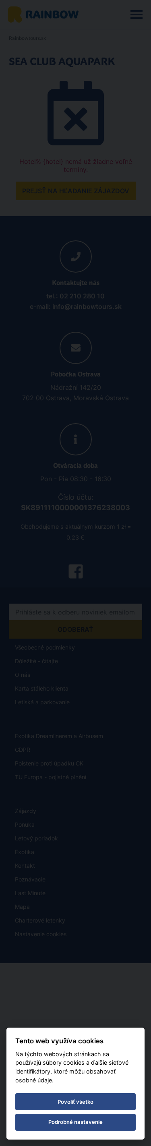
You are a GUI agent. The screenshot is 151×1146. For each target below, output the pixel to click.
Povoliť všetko (75, 1101)
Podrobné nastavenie (75, 1122)
